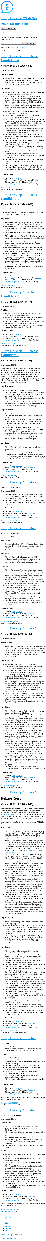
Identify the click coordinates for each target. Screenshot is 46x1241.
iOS (6, 1225)
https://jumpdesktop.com (14, 23)
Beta (6, 1230)
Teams (7, 1221)
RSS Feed (15, 47)
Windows (19, 178)
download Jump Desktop (9, 814)
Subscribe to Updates (8, 28)
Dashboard (9, 1219)
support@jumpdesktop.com (14, 184)
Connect (8, 1228)
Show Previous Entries (8, 1211)
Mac (13, 178)
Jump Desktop (19, 18)
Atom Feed (23, 47)
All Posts (8, 1217)
